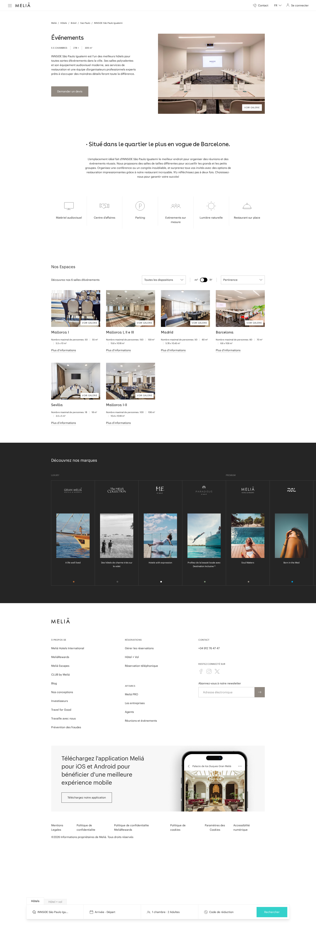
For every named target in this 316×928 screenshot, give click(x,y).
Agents (129, 712)
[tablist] (158, 901)
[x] (217, 671)
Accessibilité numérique (241, 827)
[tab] (35, 901)
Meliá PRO (131, 694)
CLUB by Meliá (60, 674)
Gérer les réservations (139, 648)
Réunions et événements (141, 720)
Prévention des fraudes (66, 727)
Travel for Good (61, 709)
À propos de (58, 639)
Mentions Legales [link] (57, 827)
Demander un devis (69, 91)
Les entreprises (135, 703)
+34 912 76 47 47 (209, 648)
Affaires (130, 686)
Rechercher (272, 912)
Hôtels (63, 23)
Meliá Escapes (60, 666)
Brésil (73, 23)
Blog (54, 683)
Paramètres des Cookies (215, 827)
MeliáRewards (60, 657)
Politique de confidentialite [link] (86, 827)
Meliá (54, 23)
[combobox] (278, 5)
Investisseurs (59, 701)
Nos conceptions (62, 692)
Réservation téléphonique (141, 666)
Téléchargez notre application (86, 797)
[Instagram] (209, 671)
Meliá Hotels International (67, 648)
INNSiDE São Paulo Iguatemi (108, 23)
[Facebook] (201, 671)
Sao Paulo (85, 23)
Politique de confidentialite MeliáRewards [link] (131, 827)
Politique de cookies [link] (178, 827)
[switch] (203, 280)
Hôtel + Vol (132, 657)
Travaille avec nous (63, 718)
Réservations (133, 639)
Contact (203, 639)
